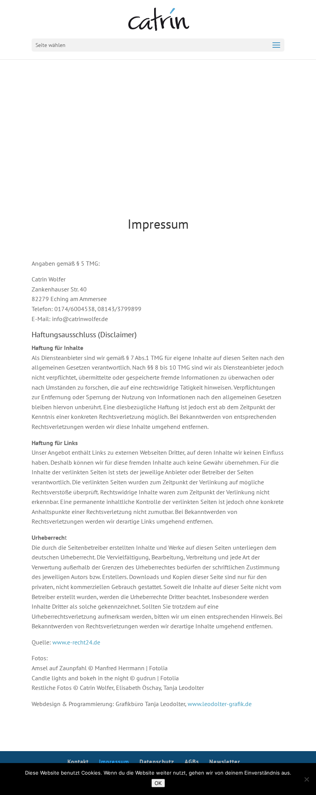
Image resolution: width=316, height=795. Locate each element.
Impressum (114, 761)
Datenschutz (157, 761)
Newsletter (224, 761)
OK (158, 783)
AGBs (192, 761)
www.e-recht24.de (76, 642)
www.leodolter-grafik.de (220, 704)
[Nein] (306, 779)
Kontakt (78, 761)
